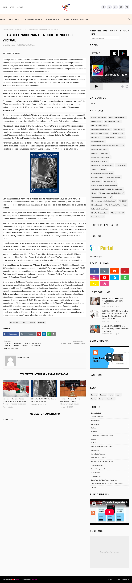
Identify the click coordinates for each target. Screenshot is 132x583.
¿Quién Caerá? (110, 450)
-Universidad (110, 424)
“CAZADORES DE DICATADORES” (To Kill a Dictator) (107, 189)
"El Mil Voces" (95, 137)
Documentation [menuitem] (32, 19)
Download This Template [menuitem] (75, 19)
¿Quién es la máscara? (110, 454)
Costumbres (14, 322)
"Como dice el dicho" (110, 417)
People (93, 399)
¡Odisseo (110, 439)
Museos (32, 322)
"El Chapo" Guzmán (117, 133)
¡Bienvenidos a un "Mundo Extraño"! (110, 435)
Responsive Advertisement (109, 552)
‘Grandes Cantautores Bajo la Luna (102, 173)
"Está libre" (121, 137)
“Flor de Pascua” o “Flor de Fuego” (116, 205)
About (118, 579)
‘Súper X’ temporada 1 (113, 177)
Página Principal (8, 29)
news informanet (9, 45)
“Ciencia (93, 193)
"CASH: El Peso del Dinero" (117, 117)
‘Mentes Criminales (97, 177)
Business (94, 395)
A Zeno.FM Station (96, 91)
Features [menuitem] (14, 19)
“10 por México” (96, 181)
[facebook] (103, 7)
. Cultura (93, 169)
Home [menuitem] (2, 19)
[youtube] (104, 277)
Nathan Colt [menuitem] (52, 19)
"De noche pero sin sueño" (99, 125)
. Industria (103, 169)
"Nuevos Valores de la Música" (100, 157)
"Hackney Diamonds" (97, 141)
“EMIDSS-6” (122, 201)
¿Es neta (110, 443)
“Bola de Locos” (110, 476)
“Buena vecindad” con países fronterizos (104, 185)
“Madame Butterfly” (117, 213)
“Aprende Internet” (110, 181)
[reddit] (114, 271)
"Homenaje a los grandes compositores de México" (107, 145)
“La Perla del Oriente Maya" (99, 209)
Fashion (103, 395)
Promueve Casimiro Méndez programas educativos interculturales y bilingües (70, 401)
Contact (20, 7)
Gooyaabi (34, 579)
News (12, 7)
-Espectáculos (121, 165)
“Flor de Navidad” (96, 205)
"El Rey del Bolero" (109, 137)
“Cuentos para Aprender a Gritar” (101, 197)
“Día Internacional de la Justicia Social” (103, 201)
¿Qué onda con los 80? (110, 457)
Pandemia (17, 29)
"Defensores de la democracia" (101, 129)
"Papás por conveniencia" (99, 161)
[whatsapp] (125, 277)
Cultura (24, 322)
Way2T (18, 579)
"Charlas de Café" (96, 121)
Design (110, 103)
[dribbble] (104, 283)
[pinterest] (121, 7)
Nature (118, 395)
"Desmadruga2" (119, 129)
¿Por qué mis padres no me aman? (110, 446)
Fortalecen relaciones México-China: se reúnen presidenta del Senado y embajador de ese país (14, 401)
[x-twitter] (109, 7)
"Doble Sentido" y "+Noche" (99, 133)
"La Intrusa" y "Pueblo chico (99, 153)
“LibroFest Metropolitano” (99, 213)
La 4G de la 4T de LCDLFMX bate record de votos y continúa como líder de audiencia (115, 328)
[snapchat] (94, 283)
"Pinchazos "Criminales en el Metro (102, 165)
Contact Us (125, 579)
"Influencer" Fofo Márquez (99, 149)
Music (111, 395)
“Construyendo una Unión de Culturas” (111, 193)
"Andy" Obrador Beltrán (98, 117)
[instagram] (115, 7)
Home (5, 7)
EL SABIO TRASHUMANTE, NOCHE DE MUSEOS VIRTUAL (43, 400)
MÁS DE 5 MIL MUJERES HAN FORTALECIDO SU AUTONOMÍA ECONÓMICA (112, 300)
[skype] (127, 7)
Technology (110, 399)
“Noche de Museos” (97, 217)
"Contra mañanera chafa (112, 121)
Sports (101, 399)
